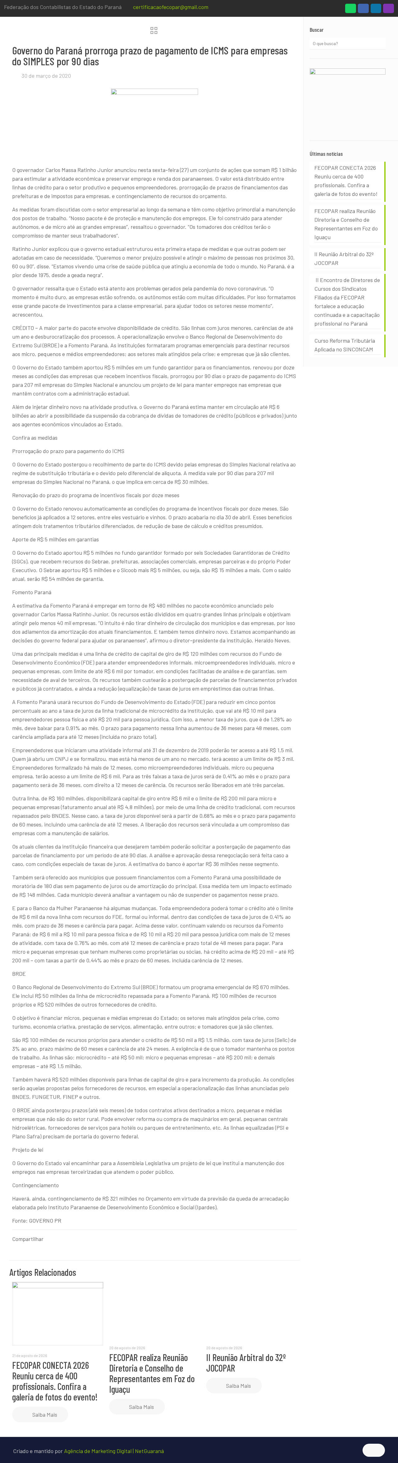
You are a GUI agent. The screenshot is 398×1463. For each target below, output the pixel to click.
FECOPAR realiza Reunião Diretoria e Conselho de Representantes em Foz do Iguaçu (152, 1373)
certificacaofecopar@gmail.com (170, 6)
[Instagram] (388, 10)
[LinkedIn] (376, 10)
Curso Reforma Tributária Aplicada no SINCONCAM (344, 345)
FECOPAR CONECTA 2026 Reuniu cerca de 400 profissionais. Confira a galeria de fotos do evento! (55, 1380)
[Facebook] (363, 10)
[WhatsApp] (350, 10)
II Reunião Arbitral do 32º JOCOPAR (246, 1362)
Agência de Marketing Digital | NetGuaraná (114, 1450)
